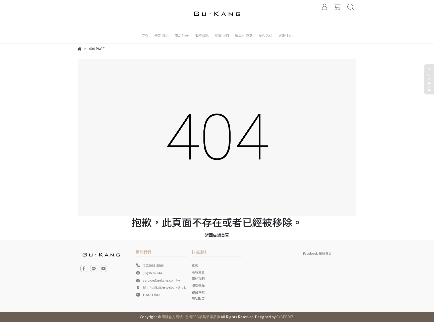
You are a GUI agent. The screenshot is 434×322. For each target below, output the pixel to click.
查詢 (195, 265)
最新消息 (198, 272)
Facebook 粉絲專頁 (317, 253)
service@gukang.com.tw (161, 280)
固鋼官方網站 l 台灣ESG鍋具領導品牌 (190, 316)
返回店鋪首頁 (217, 235)
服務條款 (198, 292)
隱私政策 (198, 298)
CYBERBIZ (284, 316)
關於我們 (198, 278)
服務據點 (198, 285)
